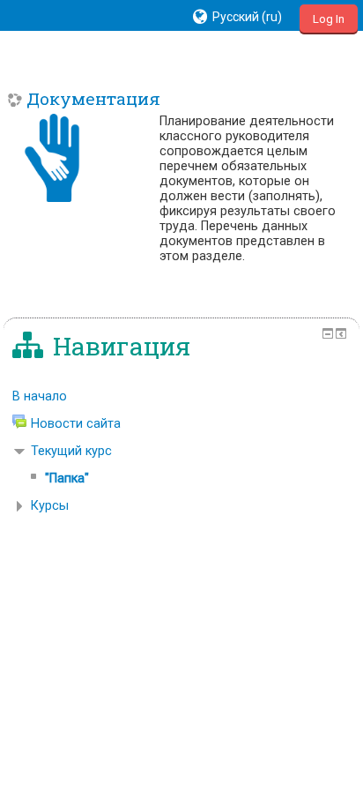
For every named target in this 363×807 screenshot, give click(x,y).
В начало (39, 396)
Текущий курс (71, 451)
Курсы (50, 505)
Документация (93, 98)
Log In (328, 19)
